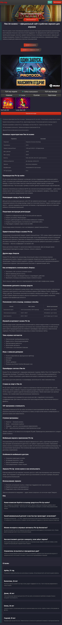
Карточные (52, 95)
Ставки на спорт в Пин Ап (45, 124)
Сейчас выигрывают (31, 91)
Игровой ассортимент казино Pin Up (12, 124)
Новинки (9, 95)
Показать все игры (31, 113)
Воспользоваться (31, 19)
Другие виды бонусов (29, 122)
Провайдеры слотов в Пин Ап (30, 124)
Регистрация (57, 2)
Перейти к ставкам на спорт (31, 49)
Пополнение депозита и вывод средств (46, 122)
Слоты (23, 95)
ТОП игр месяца (51, 91)
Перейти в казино (31, 45)
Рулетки (37, 95)
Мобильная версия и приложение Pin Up (29, 127)
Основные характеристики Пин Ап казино (14, 119)
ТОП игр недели (11, 91)
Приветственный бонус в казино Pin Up (13, 122)
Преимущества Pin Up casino (33, 119)
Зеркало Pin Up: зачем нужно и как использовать (16, 130)
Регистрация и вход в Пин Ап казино (50, 119)
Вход (50, 2)
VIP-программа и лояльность (10, 127)
